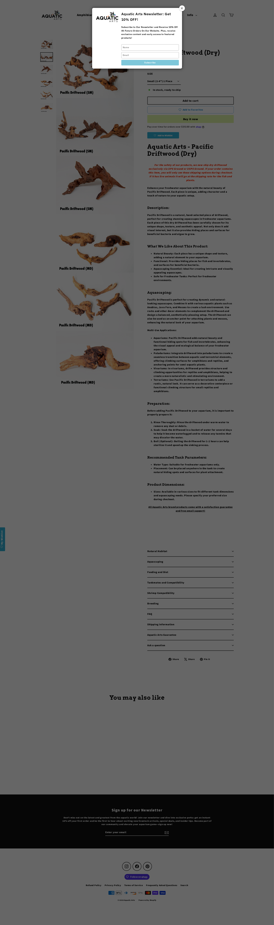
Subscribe (150, 62)
